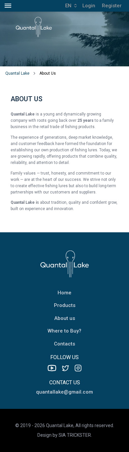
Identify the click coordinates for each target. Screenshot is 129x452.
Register (112, 6)
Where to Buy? (64, 331)
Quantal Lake (17, 73)
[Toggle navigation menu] (8, 6)
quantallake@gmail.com (64, 392)
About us (64, 318)
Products (64, 305)
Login (88, 6)
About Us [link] (47, 73)
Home (64, 293)
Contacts (64, 344)
